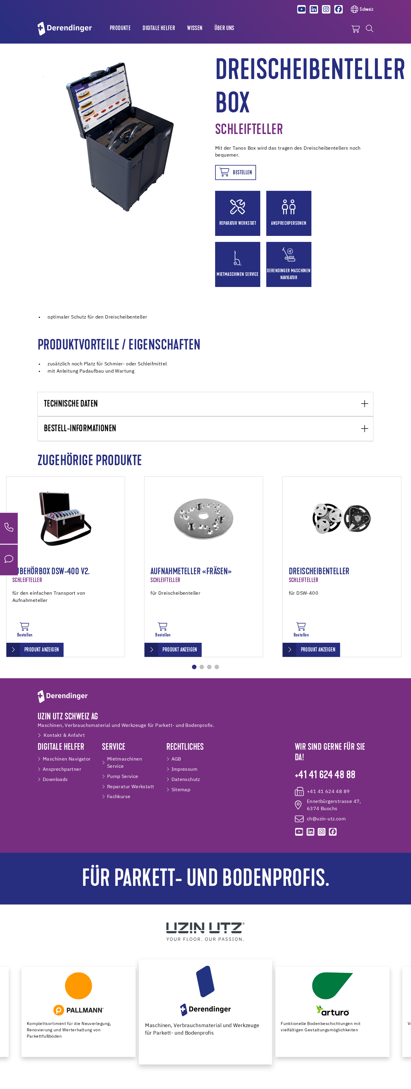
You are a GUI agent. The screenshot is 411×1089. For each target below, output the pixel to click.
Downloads (55, 779)
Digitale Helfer (159, 29)
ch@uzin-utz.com (326, 819)
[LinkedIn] (314, 9)
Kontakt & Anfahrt (64, 735)
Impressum (185, 769)
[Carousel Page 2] (201, 667)
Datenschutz (186, 779)
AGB (176, 759)
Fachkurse (119, 797)
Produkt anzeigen (41, 650)
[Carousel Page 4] (217, 667)
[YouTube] (302, 9)
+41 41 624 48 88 (325, 775)
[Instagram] (326, 9)
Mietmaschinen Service (124, 763)
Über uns (224, 29)
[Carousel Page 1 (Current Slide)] (194, 667)
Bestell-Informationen (80, 429)
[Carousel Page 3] (209, 667)
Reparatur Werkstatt (130, 787)
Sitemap (181, 790)
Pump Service (122, 776)
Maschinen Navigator (67, 759)
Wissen (194, 29)
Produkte (120, 29)
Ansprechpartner (62, 769)
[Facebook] (338, 9)
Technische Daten (71, 404)
